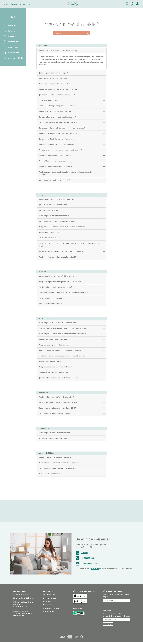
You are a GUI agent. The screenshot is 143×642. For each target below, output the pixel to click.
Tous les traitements (10, 4)
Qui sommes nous (49, 595)
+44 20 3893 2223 (87, 558)
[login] (137, 4)
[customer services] (132, 4)
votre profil (95, 569)
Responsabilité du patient (51, 608)
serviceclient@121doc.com (91, 563)
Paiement (12, 36)
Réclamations (13, 53)
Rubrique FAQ (47, 601)
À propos (23, 4)
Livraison (11, 31)
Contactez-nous (48, 605)
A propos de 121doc (15, 58)
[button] (116, 600)
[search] (127, 4)
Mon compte (13, 47)
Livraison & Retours (49, 598)
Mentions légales (48, 611)
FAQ (29, 4)
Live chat (84, 553)
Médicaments (13, 42)
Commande (12, 25)
